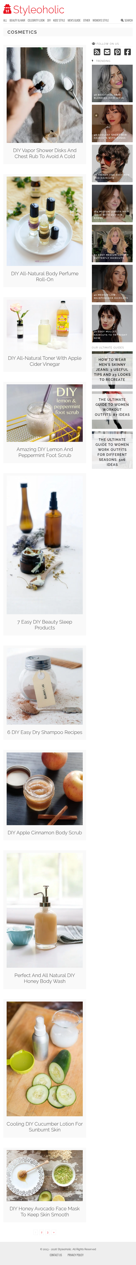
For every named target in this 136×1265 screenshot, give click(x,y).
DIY (49, 20)
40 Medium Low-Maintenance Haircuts (111, 296)
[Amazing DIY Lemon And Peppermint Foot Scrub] (45, 441)
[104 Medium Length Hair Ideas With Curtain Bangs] (112, 203)
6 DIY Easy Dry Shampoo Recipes (44, 732)
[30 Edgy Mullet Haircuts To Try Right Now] (112, 323)
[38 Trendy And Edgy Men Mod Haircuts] (112, 163)
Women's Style (101, 20)
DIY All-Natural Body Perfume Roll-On (44, 276)
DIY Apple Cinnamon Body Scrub (45, 832)
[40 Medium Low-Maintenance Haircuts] (112, 283)
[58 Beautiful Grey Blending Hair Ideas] (112, 83)
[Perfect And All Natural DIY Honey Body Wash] (45, 966)
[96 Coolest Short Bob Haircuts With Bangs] (112, 123)
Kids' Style (59, 20)
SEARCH (129, 20)
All (5, 20)
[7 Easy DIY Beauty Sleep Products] (45, 613)
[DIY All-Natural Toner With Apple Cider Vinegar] (45, 349)
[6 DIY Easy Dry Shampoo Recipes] (45, 723)
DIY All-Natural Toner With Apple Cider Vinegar (44, 361)
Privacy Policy (76, 1255)
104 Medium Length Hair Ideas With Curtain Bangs (111, 214)
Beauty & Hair (17, 20)
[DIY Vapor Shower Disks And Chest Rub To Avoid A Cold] (45, 142)
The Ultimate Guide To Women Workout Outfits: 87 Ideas (112, 407)
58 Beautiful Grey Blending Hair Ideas (109, 96)
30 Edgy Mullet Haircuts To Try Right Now (110, 334)
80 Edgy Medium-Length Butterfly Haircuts (111, 256)
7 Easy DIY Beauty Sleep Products (44, 625)
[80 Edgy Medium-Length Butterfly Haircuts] (112, 243)
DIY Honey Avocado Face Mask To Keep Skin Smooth (45, 1211)
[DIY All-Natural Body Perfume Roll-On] (45, 265)
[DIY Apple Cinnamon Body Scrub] (45, 824)
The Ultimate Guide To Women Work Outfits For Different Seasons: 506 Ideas (112, 452)
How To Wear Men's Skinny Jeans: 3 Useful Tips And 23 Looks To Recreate (112, 370)
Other (86, 20)
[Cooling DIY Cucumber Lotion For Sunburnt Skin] (45, 1115)
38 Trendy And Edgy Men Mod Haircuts (112, 176)
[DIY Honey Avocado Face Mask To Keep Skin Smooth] (45, 1200)
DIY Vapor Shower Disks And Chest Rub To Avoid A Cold (44, 153)
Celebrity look (36, 20)
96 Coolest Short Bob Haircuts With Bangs (110, 136)
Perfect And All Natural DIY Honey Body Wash (44, 978)
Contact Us (56, 1255)
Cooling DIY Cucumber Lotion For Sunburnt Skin (45, 1127)
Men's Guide (74, 20)
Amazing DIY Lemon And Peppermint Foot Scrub (45, 452)
